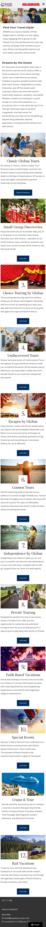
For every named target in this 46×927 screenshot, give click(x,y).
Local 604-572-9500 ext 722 (17, 921)
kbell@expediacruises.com (16, 918)
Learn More (23, 258)
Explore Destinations (23, 192)
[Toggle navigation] (43, 5)
